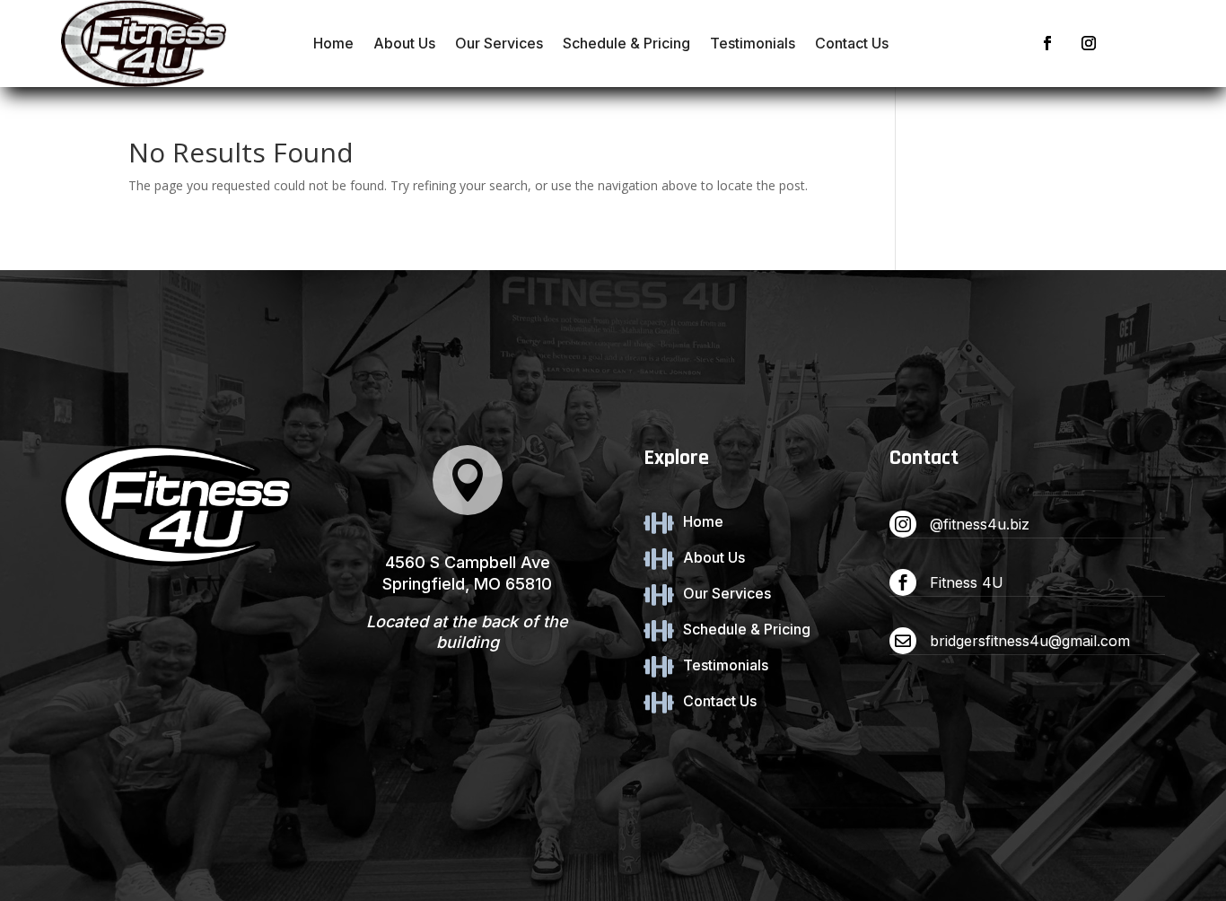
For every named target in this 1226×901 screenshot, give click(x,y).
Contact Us (852, 43)
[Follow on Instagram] (1088, 43)
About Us (404, 43)
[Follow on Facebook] (1047, 43)
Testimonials (752, 43)
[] (468, 510)
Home (333, 43)
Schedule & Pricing (626, 43)
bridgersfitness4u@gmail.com (1030, 641)
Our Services (499, 43)
